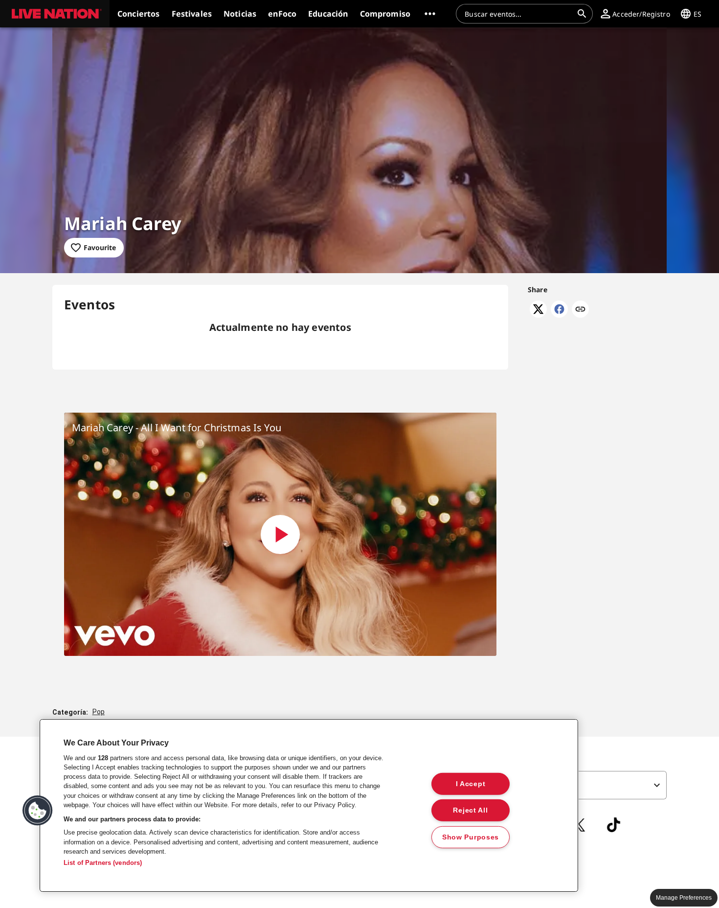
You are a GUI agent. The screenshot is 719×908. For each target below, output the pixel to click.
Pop (98, 712)
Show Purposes (470, 837)
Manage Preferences (684, 897)
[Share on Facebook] (559, 314)
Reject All (470, 810)
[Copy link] (580, 310)
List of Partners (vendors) (103, 862)
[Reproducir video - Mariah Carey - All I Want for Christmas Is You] (280, 534)
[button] (55, 13)
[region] (309, 805)
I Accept (471, 783)
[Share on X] (538, 314)
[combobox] (518, 14)
